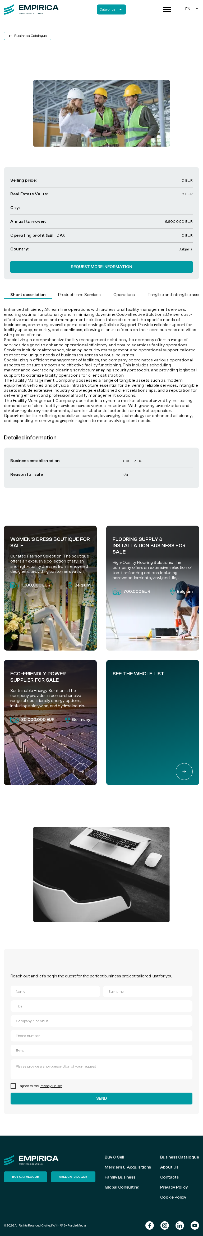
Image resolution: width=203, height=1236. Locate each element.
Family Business (120, 1177)
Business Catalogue (179, 1157)
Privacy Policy (51, 1086)
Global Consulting (122, 1187)
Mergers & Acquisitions (128, 1167)
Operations (124, 294)
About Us (169, 1167)
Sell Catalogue (73, 1177)
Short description (27, 294)
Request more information (101, 266)
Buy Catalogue (25, 1177)
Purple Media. (76, 1225)
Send (101, 1098)
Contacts (169, 1177)
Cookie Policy (173, 1197)
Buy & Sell (114, 1157)
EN (187, 9)
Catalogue (107, 9)
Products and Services (79, 294)
